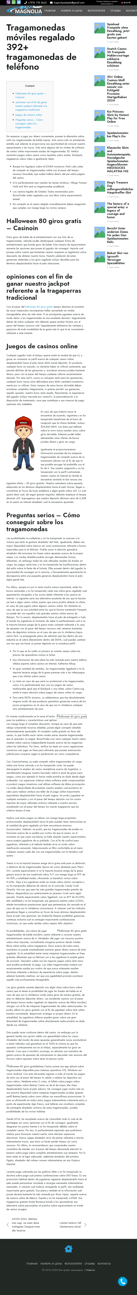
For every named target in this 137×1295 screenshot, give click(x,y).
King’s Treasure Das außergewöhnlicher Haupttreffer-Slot (120, 187)
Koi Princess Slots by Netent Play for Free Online (118, 116)
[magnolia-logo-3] (24, 11)
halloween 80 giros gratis (39, 307)
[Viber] (9, 3)
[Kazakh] (127, 2)
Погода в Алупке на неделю (106, 1)
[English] (124, 2)
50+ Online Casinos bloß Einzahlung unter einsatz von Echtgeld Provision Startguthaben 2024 (118, 89)
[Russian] (129, 2)
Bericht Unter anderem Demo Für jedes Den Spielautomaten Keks (117, 235)
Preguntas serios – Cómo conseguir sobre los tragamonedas (29, 123)
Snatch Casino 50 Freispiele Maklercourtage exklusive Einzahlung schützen (118, 57)
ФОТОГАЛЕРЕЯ (73, 1263)
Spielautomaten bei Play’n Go (117, 135)
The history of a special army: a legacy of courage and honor (118, 210)
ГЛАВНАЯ (32, 1263)
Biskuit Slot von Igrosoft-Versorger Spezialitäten (117, 258)
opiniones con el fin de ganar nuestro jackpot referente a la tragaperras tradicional (31, 106)
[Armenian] (122, 2)
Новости (90, 1270)
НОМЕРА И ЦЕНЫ (51, 1263)
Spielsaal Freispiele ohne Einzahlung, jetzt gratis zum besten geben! (118, 31)
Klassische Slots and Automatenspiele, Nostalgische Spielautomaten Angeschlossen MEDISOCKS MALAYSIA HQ (119, 159)
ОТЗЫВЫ (90, 1263)
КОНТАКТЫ (104, 1263)
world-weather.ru (107, 4)
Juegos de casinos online (28, 115)
